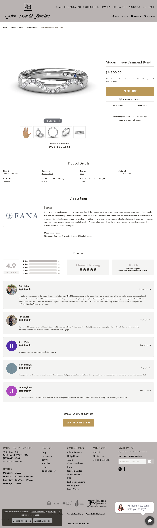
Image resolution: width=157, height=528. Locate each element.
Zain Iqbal (24, 286)
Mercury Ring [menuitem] (73, 485)
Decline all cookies (22, 521)
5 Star (25, 261)
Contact (148, 7)
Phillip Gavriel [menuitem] (73, 456)
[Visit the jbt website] (67, 503)
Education (119, 7)
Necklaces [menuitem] (47, 456)
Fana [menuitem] (69, 467)
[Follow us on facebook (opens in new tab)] (124, 469)
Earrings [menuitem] (45, 459)
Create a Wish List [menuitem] (101, 459)
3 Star (25, 267)
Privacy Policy (38, 511)
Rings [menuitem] (44, 452)
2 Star (25, 270)
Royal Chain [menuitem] (73, 489)
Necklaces (48, 236)
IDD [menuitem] (69, 478)
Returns (142, 105)
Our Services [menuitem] (99, 456)
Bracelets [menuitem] (46, 463)
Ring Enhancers (85, 236)
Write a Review (78, 422)
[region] (53, 79)
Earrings (57, 236)
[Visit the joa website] (79, 503)
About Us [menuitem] (97, 452)
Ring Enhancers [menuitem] (49, 470)
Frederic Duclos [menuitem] (74, 470)
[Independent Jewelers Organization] (97, 503)
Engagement (72, 7)
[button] (120, 16)
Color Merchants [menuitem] (75, 463)
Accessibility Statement (95, 514)
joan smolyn (25, 364)
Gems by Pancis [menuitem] (74, 474)
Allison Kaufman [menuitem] (74, 452)
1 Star (25, 273)
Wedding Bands (32, 28)
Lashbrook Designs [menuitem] (76, 481)
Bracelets (65, 236)
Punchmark (84, 524)
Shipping (118, 105)
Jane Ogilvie (25, 387)
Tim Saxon (24, 316)
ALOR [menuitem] (70, 459)
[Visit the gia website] (53, 503)
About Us (134, 7)
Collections (91, 7)
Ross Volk (24, 342)
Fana (82, 174)
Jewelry (106, 7)
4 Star (25, 264)
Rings (21, 28)
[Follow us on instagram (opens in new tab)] (120, 469)
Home (58, 7)
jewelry (13, 28)
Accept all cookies (43, 521)
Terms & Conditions (75, 514)
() (59, 261)
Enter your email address (130, 455)
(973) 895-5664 (59, 147)
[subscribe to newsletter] (150, 461)
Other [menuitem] (44, 467)
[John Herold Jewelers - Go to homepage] (29, 11)
